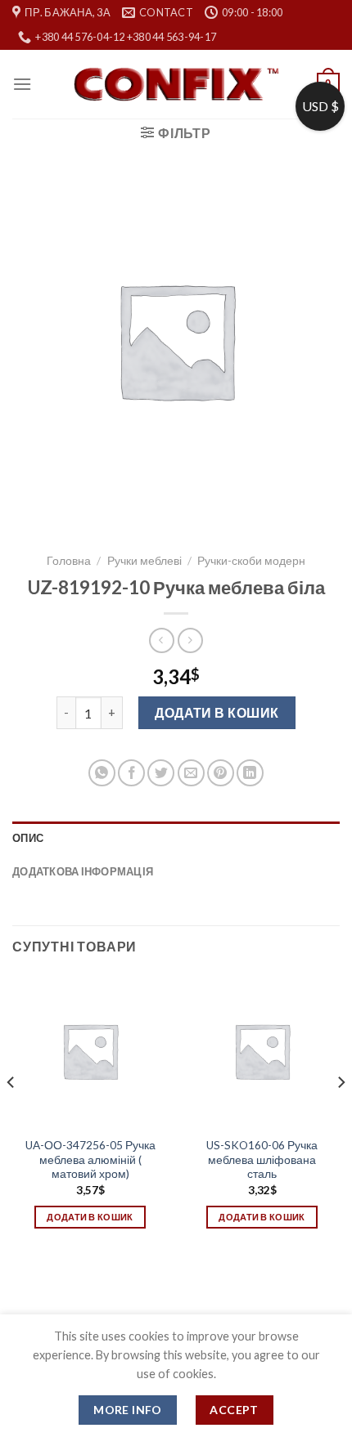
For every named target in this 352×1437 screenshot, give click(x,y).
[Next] (340, 1114)
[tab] (176, 837)
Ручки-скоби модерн (251, 560)
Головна (69, 560)
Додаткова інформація (82, 871)
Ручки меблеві (144, 560)
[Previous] (11, 1114)
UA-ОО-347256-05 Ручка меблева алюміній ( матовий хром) (90, 1159)
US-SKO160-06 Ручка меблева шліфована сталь (262, 1159)
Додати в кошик (217, 712)
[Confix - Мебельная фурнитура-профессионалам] (176, 84)
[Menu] (22, 84)
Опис (27, 837)
